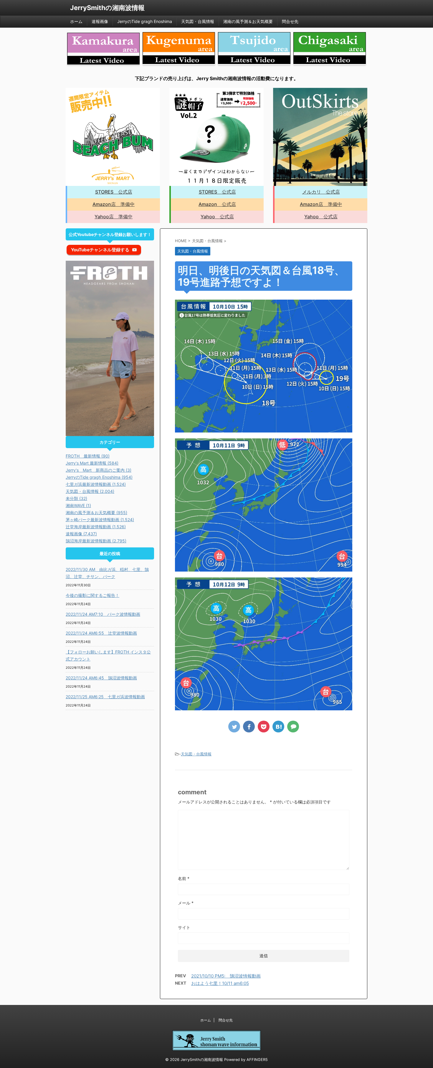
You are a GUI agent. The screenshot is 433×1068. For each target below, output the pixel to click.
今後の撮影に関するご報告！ (92, 595)
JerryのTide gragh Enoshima (144, 21)
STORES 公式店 (113, 192)
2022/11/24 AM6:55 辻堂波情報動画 (101, 632)
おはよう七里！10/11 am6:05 (220, 983)
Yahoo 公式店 (217, 216)
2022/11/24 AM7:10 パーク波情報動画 (103, 614)
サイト (184, 927)
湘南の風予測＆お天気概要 (248, 21)
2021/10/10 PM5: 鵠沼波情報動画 (226, 976)
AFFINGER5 (257, 1059)
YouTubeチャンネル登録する (100, 249)
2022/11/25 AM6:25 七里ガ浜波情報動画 (105, 696)
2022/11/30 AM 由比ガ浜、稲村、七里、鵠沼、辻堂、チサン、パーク (107, 573)
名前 (183, 878)
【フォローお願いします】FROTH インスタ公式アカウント (108, 655)
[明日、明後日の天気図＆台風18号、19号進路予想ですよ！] (278, 726)
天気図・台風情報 (197, 21)
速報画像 (100, 21)
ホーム (76, 21)
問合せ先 (290, 21)
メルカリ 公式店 (321, 192)
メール (186, 902)
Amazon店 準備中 (113, 204)
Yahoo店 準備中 (114, 216)
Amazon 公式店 (217, 204)
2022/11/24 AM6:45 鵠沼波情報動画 (101, 677)
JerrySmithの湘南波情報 (107, 7)
